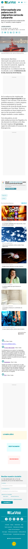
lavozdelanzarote (6, 26)
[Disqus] (14, 357)
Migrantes (4, 195)
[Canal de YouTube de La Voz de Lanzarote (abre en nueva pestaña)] (19, 2)
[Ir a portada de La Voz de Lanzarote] (14, 512)
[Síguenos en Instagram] (14, 519)
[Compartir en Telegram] (16, 32)
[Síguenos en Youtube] (10, 519)
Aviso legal (4, 531)
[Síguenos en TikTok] (21, 519)
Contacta (7, 524)
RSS (22, 524)
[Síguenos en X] (18, 519)
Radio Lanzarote (8, 527)
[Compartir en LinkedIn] (11, 32)
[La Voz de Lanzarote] (10, 2)
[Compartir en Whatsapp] (14, 32)
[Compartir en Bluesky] (5, 32)
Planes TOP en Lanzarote (14, 529)
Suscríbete (7, 502)
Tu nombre (3, 483)
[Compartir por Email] (19, 32)
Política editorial (22, 531)
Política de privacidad (13, 531)
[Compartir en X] (8, 32)
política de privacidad (17, 499)
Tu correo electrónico (5, 488)
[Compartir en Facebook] (2, 32)
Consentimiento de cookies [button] (19, 534)
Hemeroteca (17, 524)
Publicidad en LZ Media (18, 527)
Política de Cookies (7, 534)
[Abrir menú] (2, 2)
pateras (4, 198)
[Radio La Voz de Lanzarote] (22, 2)
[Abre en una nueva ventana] (14, 544)
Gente (2, 7)
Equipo (11, 524)
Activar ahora (10, 188)
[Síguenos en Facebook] (6, 519)
